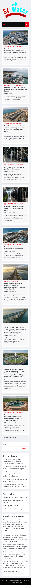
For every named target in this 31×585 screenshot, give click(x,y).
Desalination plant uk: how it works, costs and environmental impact (15, 89)
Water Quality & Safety (11, 281)
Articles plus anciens (10, 438)
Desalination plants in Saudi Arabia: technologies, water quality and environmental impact (14, 128)
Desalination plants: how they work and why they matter (14, 248)
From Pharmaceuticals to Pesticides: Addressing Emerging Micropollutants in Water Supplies (14, 286)
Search (5, 444)
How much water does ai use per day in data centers (14, 168)
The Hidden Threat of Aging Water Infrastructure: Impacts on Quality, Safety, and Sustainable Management (15, 330)
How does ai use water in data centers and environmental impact (14, 208)
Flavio (6, 55)
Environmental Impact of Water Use (14, 165)
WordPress (19, 582)
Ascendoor (25, 580)
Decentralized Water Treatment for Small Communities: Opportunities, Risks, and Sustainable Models (15, 417)
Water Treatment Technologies (13, 46)
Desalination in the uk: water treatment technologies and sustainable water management (15, 50)
